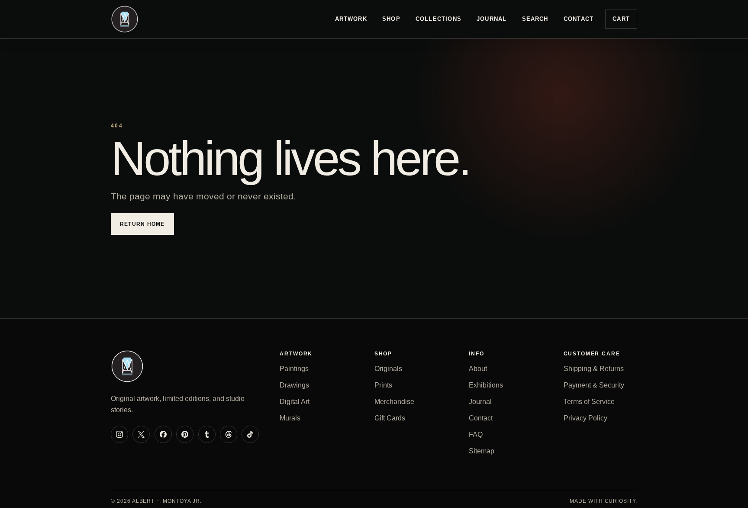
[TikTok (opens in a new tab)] (250, 434)
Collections (438, 19)
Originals (388, 368)
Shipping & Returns (594, 368)
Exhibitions (486, 385)
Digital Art (295, 401)
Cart (621, 19)
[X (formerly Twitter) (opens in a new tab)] (141, 434)
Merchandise (394, 401)
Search (535, 19)
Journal (491, 19)
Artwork (351, 19)
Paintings (294, 368)
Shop (391, 19)
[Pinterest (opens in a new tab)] (184, 434)
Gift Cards (389, 418)
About (478, 368)
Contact (578, 19)
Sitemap (481, 451)
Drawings (294, 385)
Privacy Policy (585, 418)
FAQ (476, 434)
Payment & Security (594, 385)
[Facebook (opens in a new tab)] (163, 434)
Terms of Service (589, 401)
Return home (142, 224)
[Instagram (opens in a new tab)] (119, 434)
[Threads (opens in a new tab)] (228, 434)
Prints (383, 385)
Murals (290, 418)
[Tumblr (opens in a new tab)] (207, 434)
